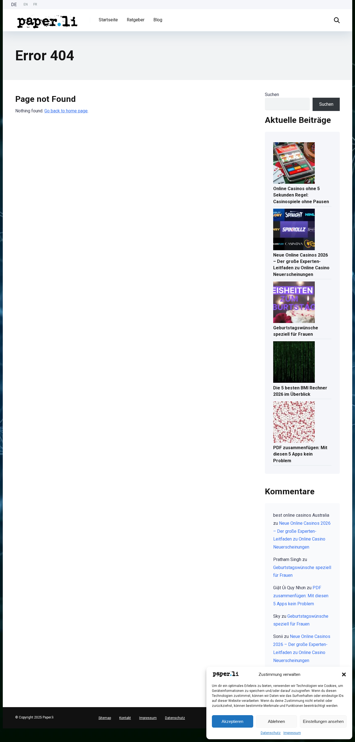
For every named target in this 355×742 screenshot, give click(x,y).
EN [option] (26, 4)
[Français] (3, 739)
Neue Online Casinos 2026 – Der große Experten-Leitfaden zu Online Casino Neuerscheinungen (301, 264)
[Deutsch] (3, 730)
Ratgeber (135, 19)
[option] (26, 5)
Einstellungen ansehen (323, 721)
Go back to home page (66, 110)
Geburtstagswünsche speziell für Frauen (295, 331)
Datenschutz (271, 733)
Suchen (272, 94)
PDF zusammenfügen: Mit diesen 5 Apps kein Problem (300, 454)
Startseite (108, 19)
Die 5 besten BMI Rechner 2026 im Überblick (300, 391)
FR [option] (35, 4)
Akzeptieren (232, 721)
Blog (157, 19)
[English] (3, 735)
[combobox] (3, 730)
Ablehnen (276, 721)
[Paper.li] (47, 20)
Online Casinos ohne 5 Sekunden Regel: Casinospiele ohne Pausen (301, 195)
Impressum (292, 733)
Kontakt (125, 718)
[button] (344, 674)
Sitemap (104, 718)
